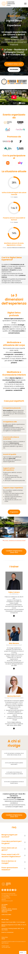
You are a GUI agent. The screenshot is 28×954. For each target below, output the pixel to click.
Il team (4, 910)
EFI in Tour (5, 922)
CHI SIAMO (5, 907)
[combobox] (22, 952)
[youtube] (8, 892)
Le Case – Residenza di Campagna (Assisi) (15, 543)
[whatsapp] (15, 892)
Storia (4, 908)
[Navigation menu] (25, 3)
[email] (3, 892)
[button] (14, 65)
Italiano (21, 952)
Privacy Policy (5, 939)
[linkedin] (5, 892)
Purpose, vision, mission (9, 911)
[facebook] (13, 892)
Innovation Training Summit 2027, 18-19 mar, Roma (13, 931)
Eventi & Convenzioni (7, 935)
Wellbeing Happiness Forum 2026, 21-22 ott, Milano (14, 928)
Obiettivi (4, 914)
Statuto (3, 941)
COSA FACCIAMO (6, 917)
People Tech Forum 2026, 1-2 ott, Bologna (13, 924)
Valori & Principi (7, 913)
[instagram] (10, 892)
